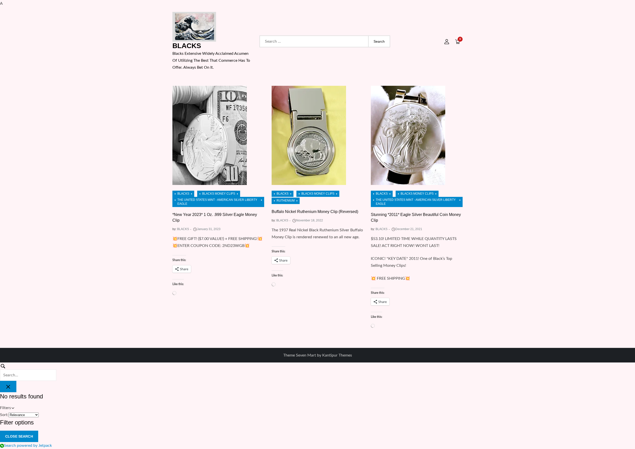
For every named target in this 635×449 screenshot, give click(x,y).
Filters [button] (12, 408)
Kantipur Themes (337, 355)
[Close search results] (8, 386)
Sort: (4, 415)
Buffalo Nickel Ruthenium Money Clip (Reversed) (315, 212)
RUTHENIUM (286, 200)
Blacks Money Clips (218, 193)
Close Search (19, 436)
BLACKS (186, 46)
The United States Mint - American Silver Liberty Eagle (217, 202)
